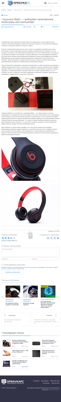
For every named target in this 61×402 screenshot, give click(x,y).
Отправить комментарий (12, 272)
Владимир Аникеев (9, 27)
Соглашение (46, 383)
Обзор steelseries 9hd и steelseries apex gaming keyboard (48, 352)
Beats (51, 15)
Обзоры (6, 15)
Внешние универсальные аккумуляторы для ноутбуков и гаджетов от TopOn (20, 342)
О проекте (36, 381)
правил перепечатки (54, 389)
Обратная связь (55, 381)
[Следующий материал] (58, 297)
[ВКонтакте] (47, 238)
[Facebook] (51, 238)
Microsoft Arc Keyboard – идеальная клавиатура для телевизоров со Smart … (49, 342)
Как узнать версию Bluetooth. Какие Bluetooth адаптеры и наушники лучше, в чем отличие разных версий (48, 304)
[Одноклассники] (54, 238)
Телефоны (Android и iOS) (47, 299)
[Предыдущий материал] (2, 297)
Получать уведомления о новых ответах (14, 264)
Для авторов (45, 381)
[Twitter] (58, 238)
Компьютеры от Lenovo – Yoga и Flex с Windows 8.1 (20, 351)
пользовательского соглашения (29, 267)
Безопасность (56, 383)
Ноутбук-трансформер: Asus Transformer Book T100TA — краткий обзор (19, 362)
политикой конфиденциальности (9, 268)
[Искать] (45, 3)
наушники (56, 15)
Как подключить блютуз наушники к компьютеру (12, 303)
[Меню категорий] (2, 3)
